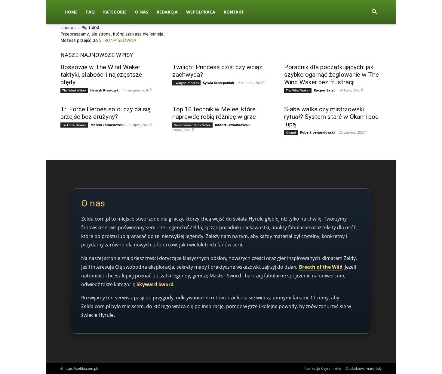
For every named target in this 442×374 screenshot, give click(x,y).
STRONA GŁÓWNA (117, 40)
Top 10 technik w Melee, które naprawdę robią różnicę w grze (214, 113)
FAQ (90, 12)
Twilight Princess (186, 83)
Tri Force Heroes (74, 125)
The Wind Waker (74, 90)
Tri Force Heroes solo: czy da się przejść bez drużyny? (105, 113)
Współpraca (200, 12)
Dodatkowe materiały (364, 368)
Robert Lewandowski (232, 124)
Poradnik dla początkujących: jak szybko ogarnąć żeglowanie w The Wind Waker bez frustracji (331, 74)
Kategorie (115, 12)
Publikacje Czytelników (322, 368)
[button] (374, 12)
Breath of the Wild (320, 267)
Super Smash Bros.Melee (192, 125)
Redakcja (167, 12)
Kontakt (234, 12)
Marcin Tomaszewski (107, 124)
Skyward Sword (155, 284)
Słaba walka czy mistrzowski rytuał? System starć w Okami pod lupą (331, 117)
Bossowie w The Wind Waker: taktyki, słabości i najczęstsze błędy (101, 74)
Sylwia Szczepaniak (218, 82)
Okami (291, 132)
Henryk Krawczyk (104, 90)
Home (71, 12)
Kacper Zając (324, 90)
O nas (141, 12)
